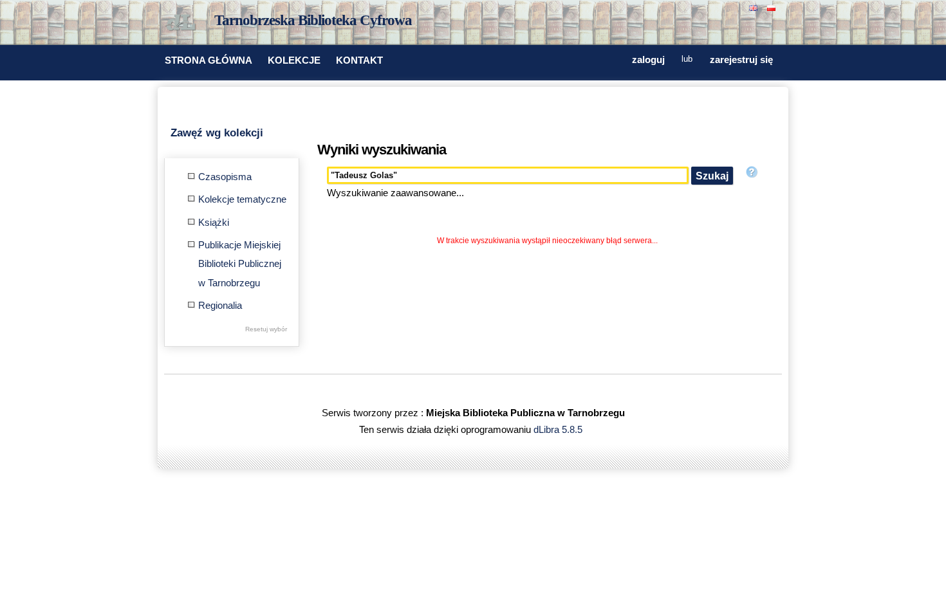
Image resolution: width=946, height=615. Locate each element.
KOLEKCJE (294, 60)
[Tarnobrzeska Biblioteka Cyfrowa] (183, 23)
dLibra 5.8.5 (559, 430)
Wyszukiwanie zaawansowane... (395, 193)
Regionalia (220, 305)
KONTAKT (359, 60)
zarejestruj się (741, 60)
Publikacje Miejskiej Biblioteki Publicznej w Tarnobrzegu (239, 264)
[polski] (773, 7)
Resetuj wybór (266, 329)
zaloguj (648, 60)
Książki (213, 222)
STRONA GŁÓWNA (208, 60)
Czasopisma (225, 177)
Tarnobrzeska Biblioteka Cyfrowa (313, 20)
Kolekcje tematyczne (242, 199)
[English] (755, 7)
